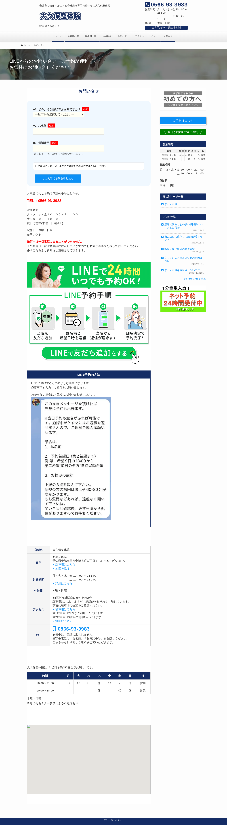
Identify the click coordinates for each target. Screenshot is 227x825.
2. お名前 (44, 125)
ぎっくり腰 (170, 204)
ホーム (58, 36)
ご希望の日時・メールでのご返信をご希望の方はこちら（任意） (72, 166)
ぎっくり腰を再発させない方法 (184, 271)
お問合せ (168, 36)
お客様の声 (73, 36)
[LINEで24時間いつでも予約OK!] (89, 314)
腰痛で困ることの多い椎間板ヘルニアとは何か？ (184, 227)
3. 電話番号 (45, 142)
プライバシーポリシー (113, 820)
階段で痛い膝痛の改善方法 (184, 250)
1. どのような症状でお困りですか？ (61, 109)
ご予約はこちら (183, 120)
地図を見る (62, 568)
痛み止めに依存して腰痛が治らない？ (184, 239)
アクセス (139, 36)
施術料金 (107, 36)
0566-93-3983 (73, 628)
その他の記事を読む (194, 279)
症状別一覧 (90, 36)
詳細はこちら (63, 583)
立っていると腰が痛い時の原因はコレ (184, 261)
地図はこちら (63, 621)
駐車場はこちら (65, 564)
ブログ (153, 36)
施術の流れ (123, 36)
